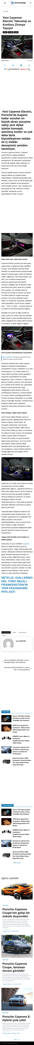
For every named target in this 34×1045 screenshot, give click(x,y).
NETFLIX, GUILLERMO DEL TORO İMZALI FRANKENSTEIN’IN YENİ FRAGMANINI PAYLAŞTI (17, 584)
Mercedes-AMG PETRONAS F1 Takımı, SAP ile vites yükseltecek (17, 669)
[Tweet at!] (13, 65)
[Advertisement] (17, 92)
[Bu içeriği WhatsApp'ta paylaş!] (29, 65)
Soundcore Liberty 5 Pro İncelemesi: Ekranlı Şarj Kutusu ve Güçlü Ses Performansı (21, 751)
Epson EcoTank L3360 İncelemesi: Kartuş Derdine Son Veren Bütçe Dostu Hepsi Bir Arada (22, 761)
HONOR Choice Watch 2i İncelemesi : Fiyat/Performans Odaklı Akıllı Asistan (21, 740)
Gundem (10, 32)
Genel (5, 11)
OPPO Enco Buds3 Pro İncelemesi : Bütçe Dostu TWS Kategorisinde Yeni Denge (21, 729)
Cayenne (26, 544)
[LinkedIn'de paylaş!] (21, 65)
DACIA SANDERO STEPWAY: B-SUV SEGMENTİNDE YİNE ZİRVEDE (16, 661)
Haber (16, 32)
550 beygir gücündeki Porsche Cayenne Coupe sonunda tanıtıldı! (17, 358)
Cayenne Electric (22, 632)
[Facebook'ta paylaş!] (4, 65)
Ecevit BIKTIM (5, 60)
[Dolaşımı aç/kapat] (5, 3)
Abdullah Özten (7, 931)
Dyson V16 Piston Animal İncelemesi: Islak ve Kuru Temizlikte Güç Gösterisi (21, 718)
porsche (4, 635)
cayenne (14, 632)
